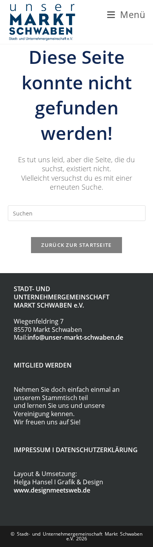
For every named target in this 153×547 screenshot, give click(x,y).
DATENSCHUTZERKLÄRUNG (97, 450)
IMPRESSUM (32, 450)
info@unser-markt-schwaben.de (75, 337)
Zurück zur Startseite (76, 244)
